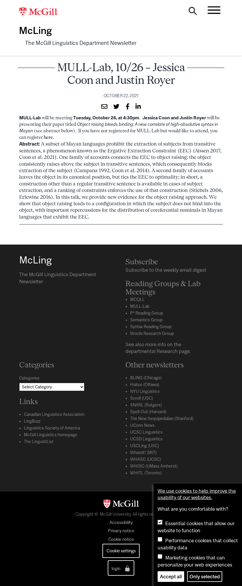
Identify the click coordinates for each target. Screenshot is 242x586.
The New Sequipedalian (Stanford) (162, 418)
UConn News (142, 425)
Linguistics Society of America (52, 428)
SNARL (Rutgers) (146, 405)
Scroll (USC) (141, 398)
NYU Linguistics (145, 391)
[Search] (192, 12)
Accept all (171, 577)
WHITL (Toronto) (146, 473)
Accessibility (121, 522)
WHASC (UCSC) (145, 459)
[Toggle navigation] (214, 10)
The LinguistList (38, 441)
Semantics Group (146, 320)
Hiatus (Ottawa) (144, 384)
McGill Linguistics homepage (50, 434)
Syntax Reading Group (150, 326)
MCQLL (137, 299)
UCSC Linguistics (146, 432)
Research (167, 351)
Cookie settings (121, 550)
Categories (29, 378)
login (116, 569)
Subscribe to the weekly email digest (165, 270)
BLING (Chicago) (146, 377)
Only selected (204, 577)
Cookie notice (121, 539)
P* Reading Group (146, 313)
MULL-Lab (139, 306)
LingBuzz (32, 421)
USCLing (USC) (144, 445)
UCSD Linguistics (146, 439)
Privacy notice (121, 530)
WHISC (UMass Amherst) (154, 466)
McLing (35, 30)
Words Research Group (152, 333)
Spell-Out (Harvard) (148, 411)
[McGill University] (41, 12)
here (48, 137)
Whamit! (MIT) (143, 452)
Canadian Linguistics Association (54, 414)
